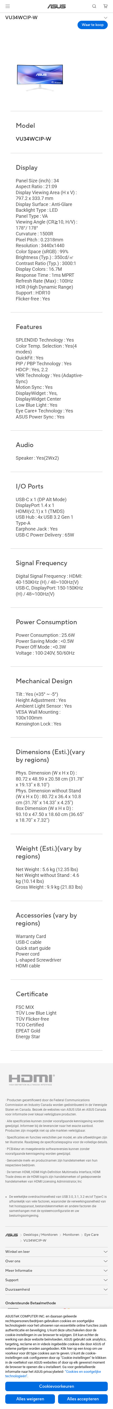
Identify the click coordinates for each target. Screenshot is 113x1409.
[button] (7, 6)
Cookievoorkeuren (56, 1386)
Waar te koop (93, 25)
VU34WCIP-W (21, 18)
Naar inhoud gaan (3, 16)
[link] (56, 6)
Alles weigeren (30, 1399)
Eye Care (91, 1235)
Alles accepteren (83, 1399)
